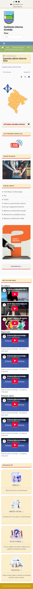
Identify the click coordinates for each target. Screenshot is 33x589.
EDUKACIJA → (16, 570)
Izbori (8, 47)
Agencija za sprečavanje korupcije (15, 211)
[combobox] (13, 37)
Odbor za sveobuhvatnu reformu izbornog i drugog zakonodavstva (14, 205)
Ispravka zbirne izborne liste (11, 67)
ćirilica (15, 7)
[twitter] (14, 2)
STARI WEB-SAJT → (16, 266)
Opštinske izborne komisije (14, 124)
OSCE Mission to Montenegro (13, 192)
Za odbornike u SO (18, 47)
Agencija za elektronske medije (14, 218)
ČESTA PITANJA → (16, 541)
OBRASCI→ (16, 485)
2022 (28, 47)
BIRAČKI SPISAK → (16, 511)
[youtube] (16, 2)
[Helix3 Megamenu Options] (4, 44)
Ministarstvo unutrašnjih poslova (14, 214)
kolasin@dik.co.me (17, 4)
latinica (19, 7)
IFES (5, 196)
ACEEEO (6, 199)
